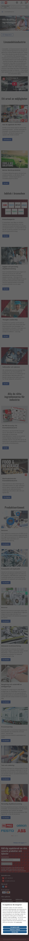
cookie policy (19, 922)
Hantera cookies (15, 929)
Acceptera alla (14, 927)
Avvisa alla (15, 932)
